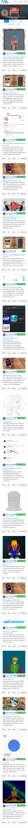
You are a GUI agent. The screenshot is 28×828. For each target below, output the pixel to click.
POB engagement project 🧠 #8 (11, 375)
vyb (24, 251)
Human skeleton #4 (8, 679)
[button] (25, 1)
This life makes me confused (11, 518)
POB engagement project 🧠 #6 (11, 716)
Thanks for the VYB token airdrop (12, 287)
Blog (6, 21)
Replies (21, 21)
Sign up (20, 1)
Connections (11, 24)
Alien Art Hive (21, 418)
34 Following (15, 15)
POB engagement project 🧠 (11, 93)
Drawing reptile (7, 421)
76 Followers (15, 13)
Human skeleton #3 (8, 809)
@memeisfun (10, 53)
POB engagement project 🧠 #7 (11, 600)
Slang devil (6, 564)
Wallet (18, 24)
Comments (13, 21)
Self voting (6, 763)
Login (15, 1)
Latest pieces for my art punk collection (14, 57)
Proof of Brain (21, 53)
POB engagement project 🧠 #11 (12, 180)
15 (15, 388)
